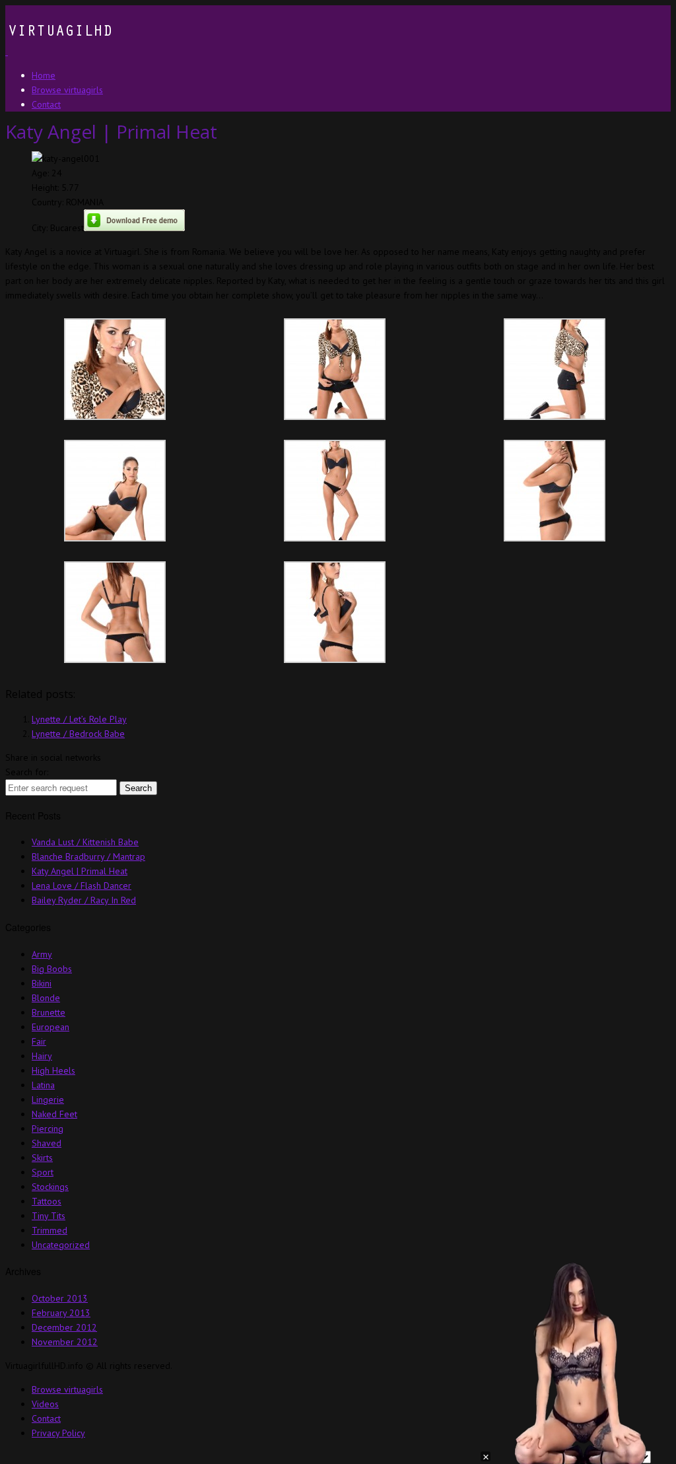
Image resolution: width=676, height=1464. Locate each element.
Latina (43, 1085)
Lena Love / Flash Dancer (81, 885)
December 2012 (64, 1327)
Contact (46, 1418)
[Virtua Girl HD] (58, 51)
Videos (45, 1404)
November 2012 (65, 1342)
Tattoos (46, 1201)
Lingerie (48, 1099)
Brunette (48, 1012)
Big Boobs (52, 969)
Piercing (47, 1128)
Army (42, 954)
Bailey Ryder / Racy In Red (84, 900)
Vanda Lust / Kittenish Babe (85, 842)
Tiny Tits (48, 1216)
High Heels (53, 1070)
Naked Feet (54, 1114)
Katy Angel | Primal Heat (79, 871)
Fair (39, 1041)
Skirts (42, 1158)
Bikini (41, 983)
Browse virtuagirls (67, 1389)
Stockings (50, 1187)
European (50, 1027)
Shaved (46, 1143)
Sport (42, 1172)
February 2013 (61, 1313)
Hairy (42, 1056)
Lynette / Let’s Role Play (79, 719)
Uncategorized (61, 1245)
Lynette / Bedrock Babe (78, 734)
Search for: (26, 772)
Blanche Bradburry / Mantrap (88, 856)
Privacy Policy (58, 1433)
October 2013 (60, 1298)
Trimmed (49, 1230)
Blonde (46, 998)
